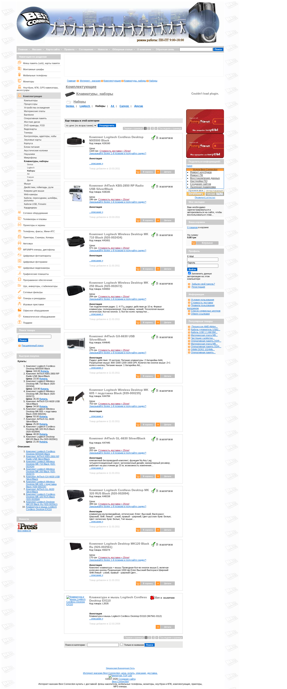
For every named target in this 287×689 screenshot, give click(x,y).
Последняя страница (170, 128)
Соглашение (86, 49)
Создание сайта (127, 679)
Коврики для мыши (34, 191)
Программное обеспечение (36, 280)
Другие (30, 180)
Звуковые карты (32, 139)
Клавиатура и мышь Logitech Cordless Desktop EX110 (41, 508)
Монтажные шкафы (32, 69)
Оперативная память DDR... (206, 341)
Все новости (24, 530)
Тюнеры (28, 132)
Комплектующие (31, 96)
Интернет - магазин (90, 80)
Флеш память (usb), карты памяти (40, 63)
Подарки (26, 322)
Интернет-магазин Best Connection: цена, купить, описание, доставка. (120, 673)
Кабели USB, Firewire (35, 204)
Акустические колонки (36, 150)
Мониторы (27, 81)
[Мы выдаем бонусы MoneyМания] (205, 133)
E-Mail (190, 256)
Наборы (31, 171)
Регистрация (198, 287)
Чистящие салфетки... (203, 338)
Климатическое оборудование (38, 316)
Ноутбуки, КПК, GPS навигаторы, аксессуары (37, 88)
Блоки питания (31, 147)
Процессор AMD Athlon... (204, 326)
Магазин (37, 49)
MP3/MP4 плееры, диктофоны (38, 249)
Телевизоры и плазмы (34, 219)
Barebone (29, 114)
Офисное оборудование (35, 310)
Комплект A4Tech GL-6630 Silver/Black (117, 438)
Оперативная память (35, 118)
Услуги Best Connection (205, 169)
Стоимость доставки (202, 302)
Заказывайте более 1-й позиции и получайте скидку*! (117, 152)
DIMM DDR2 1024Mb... (203, 349)
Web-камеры (31, 194)
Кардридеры (30, 207)
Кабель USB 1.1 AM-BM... (204, 332)
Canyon (30, 177)
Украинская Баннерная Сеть (120, 668)
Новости (103, 49)
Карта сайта (53, 49)
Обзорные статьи (122, 49)
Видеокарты (30, 129)
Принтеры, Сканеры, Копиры (37, 237)
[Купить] (165, 173)
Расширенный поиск (32, 345)
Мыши (27, 183)
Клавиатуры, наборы (36, 161)
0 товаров (192, 227)
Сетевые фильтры (32, 292)
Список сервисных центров (205, 311)
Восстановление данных (205, 178)
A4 (28, 174)
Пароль (191, 262)
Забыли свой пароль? (203, 284)
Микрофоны (30, 157)
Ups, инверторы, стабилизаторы (39, 286)
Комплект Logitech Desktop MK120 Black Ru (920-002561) (42, 503)
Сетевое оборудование (34, 213)
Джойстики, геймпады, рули (38, 187)
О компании (144, 49)
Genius (30, 164)
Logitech (30, 168)
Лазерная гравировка (203, 187)
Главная (23, 49)
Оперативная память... (203, 352)
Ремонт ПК (196, 175)
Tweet (189, 166)
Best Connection (120, 681)
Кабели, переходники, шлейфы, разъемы (41, 199)
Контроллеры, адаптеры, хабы (40, 136)
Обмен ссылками (200, 313)
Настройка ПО (198, 181)
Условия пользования (202, 299)
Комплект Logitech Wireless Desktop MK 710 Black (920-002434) (40, 464)
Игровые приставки (32, 304)
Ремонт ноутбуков (201, 172)
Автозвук (27, 243)
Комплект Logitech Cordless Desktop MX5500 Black (40, 452)
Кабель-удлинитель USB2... (205, 329)
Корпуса (28, 143)
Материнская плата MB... (204, 335)
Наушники (29, 154)
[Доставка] (205, 108)
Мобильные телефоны (34, 75)
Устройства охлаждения (37, 107)
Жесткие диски (32, 122)
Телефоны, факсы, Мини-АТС (38, 231)
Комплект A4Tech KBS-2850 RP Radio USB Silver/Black (42, 457)
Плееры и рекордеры (33, 298)
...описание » (96, 163)
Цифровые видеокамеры (35, 268)
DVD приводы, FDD (34, 125)
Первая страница (133, 128)
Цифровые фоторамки (34, 262)
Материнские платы (34, 111)
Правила (69, 49)
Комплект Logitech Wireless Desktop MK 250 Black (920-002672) (40, 471)
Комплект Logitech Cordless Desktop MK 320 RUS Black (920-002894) (40, 497)
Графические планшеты (35, 274)
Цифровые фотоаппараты (36, 255)
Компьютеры (31, 100)
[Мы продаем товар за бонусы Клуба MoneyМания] (205, 157)
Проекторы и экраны (33, 225)
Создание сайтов (200, 184)
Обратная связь (165, 49)
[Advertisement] (143, 65)
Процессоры (30, 104)
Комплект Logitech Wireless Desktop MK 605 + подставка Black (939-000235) (41, 484)
